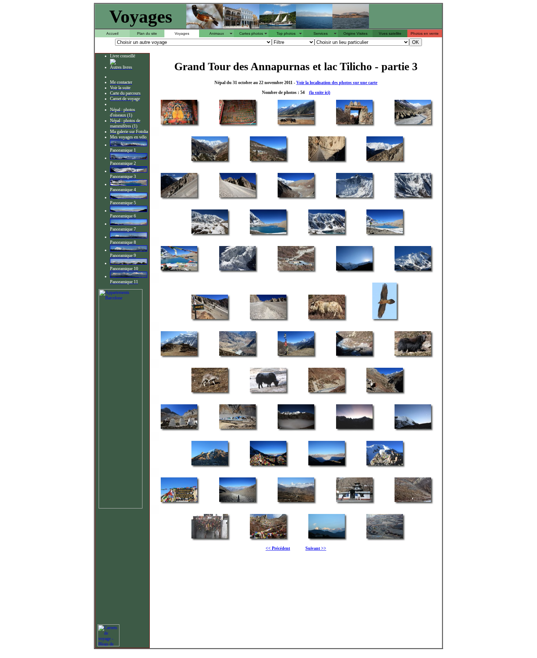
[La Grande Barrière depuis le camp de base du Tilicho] (128, 171)
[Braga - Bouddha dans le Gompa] (179, 123)
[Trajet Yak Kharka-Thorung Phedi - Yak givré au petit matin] (268, 391)
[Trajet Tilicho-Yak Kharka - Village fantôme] (179, 355)
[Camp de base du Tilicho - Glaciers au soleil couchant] (413, 270)
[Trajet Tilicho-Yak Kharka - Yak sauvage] (326, 318)
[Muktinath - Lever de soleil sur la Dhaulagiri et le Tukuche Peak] (326, 537)
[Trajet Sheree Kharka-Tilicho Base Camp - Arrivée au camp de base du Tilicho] (296, 196)
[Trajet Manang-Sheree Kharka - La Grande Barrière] (209, 160)
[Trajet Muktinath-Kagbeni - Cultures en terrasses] (384, 537)
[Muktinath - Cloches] (209, 537)
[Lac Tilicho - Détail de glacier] (237, 270)
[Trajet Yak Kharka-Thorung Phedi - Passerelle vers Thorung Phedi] (326, 391)
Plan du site (147, 33)
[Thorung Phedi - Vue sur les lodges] (237, 428)
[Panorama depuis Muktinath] (128, 223)
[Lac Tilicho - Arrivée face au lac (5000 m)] (268, 233)
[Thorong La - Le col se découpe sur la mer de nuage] (326, 464)
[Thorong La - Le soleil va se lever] (354, 428)
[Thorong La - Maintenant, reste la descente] (237, 501)
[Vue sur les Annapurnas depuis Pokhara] (128, 263)
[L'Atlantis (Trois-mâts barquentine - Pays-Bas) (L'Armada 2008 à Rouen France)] (277, 26)
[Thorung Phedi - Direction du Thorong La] (179, 428)
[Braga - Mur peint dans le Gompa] (237, 123)
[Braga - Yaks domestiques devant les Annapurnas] (296, 123)
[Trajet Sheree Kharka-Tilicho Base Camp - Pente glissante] (237, 196)
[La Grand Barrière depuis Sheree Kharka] (128, 157)
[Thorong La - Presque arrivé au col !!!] (209, 464)
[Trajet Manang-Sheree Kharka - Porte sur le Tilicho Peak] (354, 123)
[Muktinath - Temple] (354, 501)
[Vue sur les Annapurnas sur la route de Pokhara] (128, 236)
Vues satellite (390, 33)
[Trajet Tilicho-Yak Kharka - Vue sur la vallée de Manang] (237, 355)
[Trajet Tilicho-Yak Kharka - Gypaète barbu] (384, 318)
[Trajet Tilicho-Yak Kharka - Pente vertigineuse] (268, 318)
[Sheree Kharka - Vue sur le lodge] (268, 160)
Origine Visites (355, 33)
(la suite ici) (319, 92)
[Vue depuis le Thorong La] (128, 197)
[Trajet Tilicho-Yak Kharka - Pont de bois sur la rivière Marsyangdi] (354, 355)
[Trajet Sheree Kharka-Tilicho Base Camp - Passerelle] (326, 160)
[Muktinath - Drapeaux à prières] (268, 537)
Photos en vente (425, 33)
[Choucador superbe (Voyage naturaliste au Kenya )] (204, 26)
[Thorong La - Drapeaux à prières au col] (268, 464)
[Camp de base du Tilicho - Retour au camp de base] (296, 270)
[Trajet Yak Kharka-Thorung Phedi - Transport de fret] (384, 391)
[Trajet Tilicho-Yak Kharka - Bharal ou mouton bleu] (209, 391)
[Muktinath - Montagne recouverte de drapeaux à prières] (413, 501)
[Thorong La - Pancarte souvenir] (179, 501)
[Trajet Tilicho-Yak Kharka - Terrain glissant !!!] (209, 318)
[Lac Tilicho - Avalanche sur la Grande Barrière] (413, 196)
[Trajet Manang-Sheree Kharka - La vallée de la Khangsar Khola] (413, 123)
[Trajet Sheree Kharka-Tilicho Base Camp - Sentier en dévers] (179, 196)
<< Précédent (278, 548)
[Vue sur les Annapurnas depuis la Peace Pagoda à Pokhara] (128, 276)
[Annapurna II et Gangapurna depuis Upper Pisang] (128, 144)
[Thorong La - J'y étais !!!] (384, 464)
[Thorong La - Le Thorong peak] (413, 428)
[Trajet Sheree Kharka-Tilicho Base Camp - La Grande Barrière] (384, 160)
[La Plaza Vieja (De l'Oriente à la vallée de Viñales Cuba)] (241, 26)
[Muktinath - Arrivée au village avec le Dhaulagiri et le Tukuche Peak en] (296, 501)
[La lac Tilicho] (128, 184)
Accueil (112, 33)
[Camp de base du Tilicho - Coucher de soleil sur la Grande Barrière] (354, 270)
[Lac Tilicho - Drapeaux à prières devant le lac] (384, 233)
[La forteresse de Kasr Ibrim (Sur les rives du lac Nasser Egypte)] (350, 26)
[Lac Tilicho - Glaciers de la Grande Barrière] (326, 233)
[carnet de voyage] (108, 644)
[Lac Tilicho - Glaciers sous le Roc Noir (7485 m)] (354, 196)
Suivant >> (315, 548)
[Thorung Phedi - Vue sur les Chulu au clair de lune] (296, 428)
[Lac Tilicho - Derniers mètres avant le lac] (209, 233)
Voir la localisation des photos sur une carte (336, 82)
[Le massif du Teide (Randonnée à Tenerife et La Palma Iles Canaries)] (314, 26)
